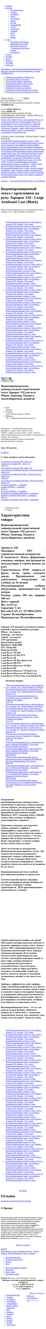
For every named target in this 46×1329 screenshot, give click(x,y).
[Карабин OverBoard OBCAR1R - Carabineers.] (20, 500)
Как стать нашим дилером (16, 1268)
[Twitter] (5, 378)
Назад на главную (23, 1245)
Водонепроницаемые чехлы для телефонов (27, 181)
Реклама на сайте (12, 1274)
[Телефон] (6, 101)
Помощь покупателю (14, 1260)
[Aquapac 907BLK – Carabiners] (14, 491)
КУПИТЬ (5, 453)
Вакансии (10, 1270)
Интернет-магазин (13, 1257)
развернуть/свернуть (24, 1238)
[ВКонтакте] (2, 378)
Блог (7, 1264)
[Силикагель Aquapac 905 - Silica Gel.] (16, 468)
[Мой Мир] (10, 378)
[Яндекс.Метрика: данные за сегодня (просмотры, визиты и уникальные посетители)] (37, 1293)
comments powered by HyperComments (16, 1201)
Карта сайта (10, 1272)
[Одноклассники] (8, 378)
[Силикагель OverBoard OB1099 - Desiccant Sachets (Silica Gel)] (23, 483)
